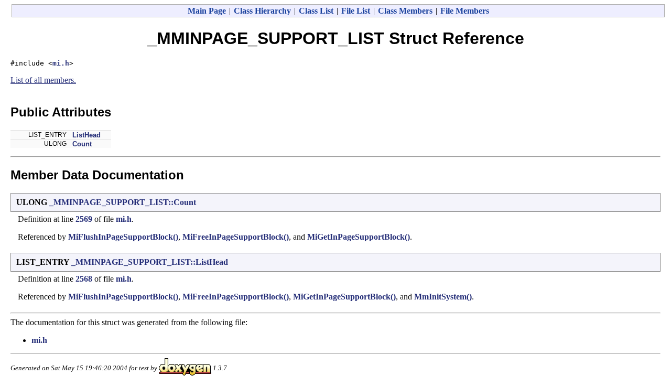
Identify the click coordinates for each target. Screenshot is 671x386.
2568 (83, 278)
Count (82, 144)
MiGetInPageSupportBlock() (358, 236)
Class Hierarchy (262, 10)
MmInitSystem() (443, 296)
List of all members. (43, 80)
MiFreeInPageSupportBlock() (235, 236)
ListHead (86, 135)
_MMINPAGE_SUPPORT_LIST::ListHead (149, 262)
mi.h (60, 63)
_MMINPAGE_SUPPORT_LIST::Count (122, 202)
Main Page (207, 10)
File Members (464, 10)
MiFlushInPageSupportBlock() (123, 236)
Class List (316, 10)
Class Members (405, 10)
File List (355, 10)
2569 (83, 219)
